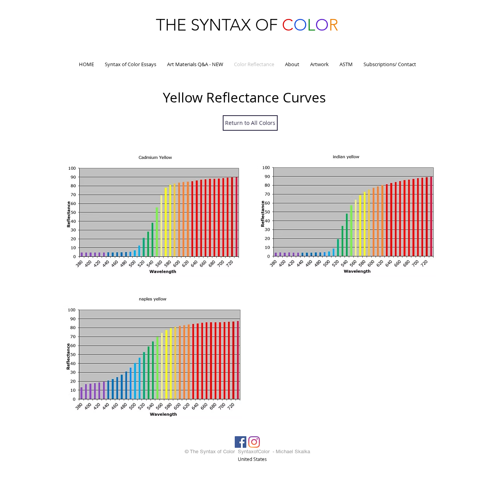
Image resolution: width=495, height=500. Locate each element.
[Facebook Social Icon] (240, 442)
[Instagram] (254, 442)
